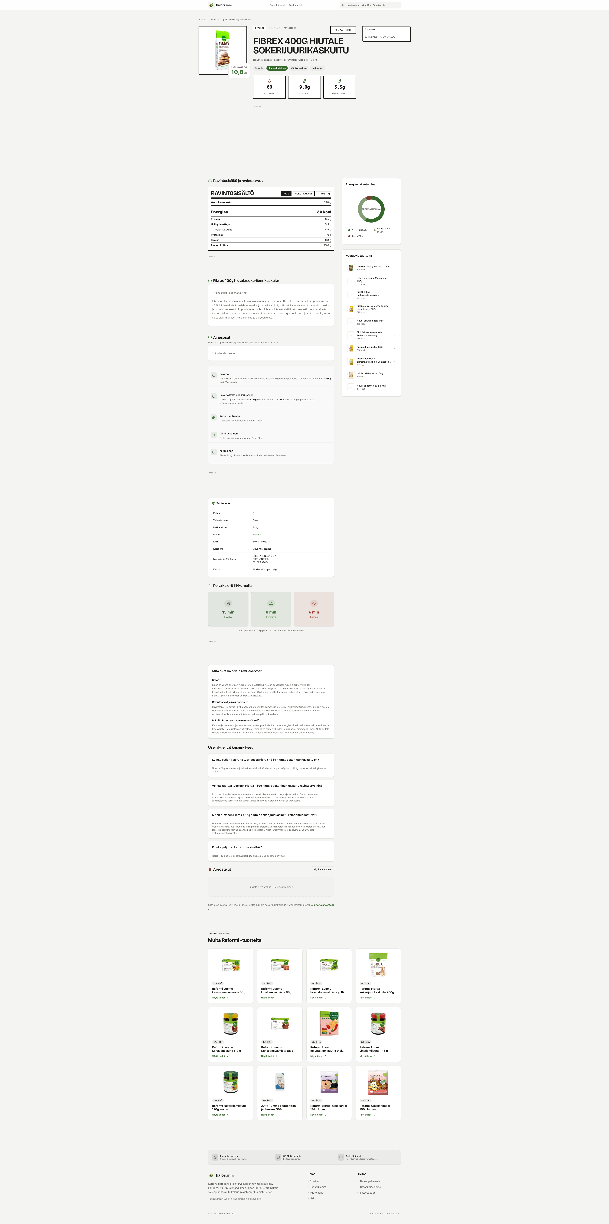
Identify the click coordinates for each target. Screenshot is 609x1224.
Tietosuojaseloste (370, 1186)
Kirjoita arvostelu (322, 869)
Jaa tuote (345, 30)
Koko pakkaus (303, 193)
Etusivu (202, 19)
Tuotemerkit (295, 5)
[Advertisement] (304, 131)
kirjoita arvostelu (324, 904)
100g (286, 193)
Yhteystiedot (367, 1192)
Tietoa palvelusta (370, 1181)
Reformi (257, 534)
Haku (313, 1198)
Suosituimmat (277, 5)
